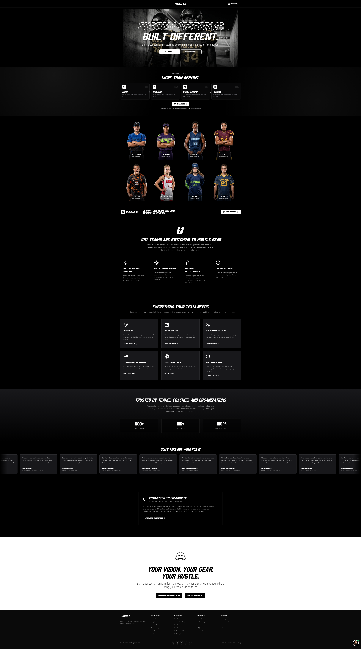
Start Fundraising (129, 373)
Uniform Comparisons (203, 622)
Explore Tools (169, 373)
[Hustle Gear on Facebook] (177, 642)
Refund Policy (237, 643)
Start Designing (190, 52)
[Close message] (357, 629)
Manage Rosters (211, 344)
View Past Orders (211, 375)
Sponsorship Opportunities (154, 518)
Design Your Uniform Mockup (167, 595)
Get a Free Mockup (155, 625)
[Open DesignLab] (232, 4)
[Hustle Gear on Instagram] (173, 642)
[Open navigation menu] (124, 4)
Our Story (223, 619)
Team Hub (177, 625)
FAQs (199, 628)
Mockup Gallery (155, 628)
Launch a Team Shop (179, 622)
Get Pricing (168, 52)
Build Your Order (170, 344)
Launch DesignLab (129, 344)
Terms (230, 643)
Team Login (177, 628)
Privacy (224, 643)
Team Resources (202, 619)
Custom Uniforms (155, 619)
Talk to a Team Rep (193, 595)
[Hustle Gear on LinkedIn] (189, 642)
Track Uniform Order (179, 631)
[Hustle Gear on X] (181, 642)
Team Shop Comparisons (204, 625)
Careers (223, 625)
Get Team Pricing (179, 104)
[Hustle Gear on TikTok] (185, 642)
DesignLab (153, 622)
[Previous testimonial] (4, 464)
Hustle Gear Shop (155, 631)
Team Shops (177, 619)
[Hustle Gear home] (180, 3)
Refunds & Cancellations (227, 628)
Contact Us (200, 631)
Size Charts (154, 634)
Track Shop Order (178, 634)
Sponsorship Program (226, 622)
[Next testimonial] (357, 464)
